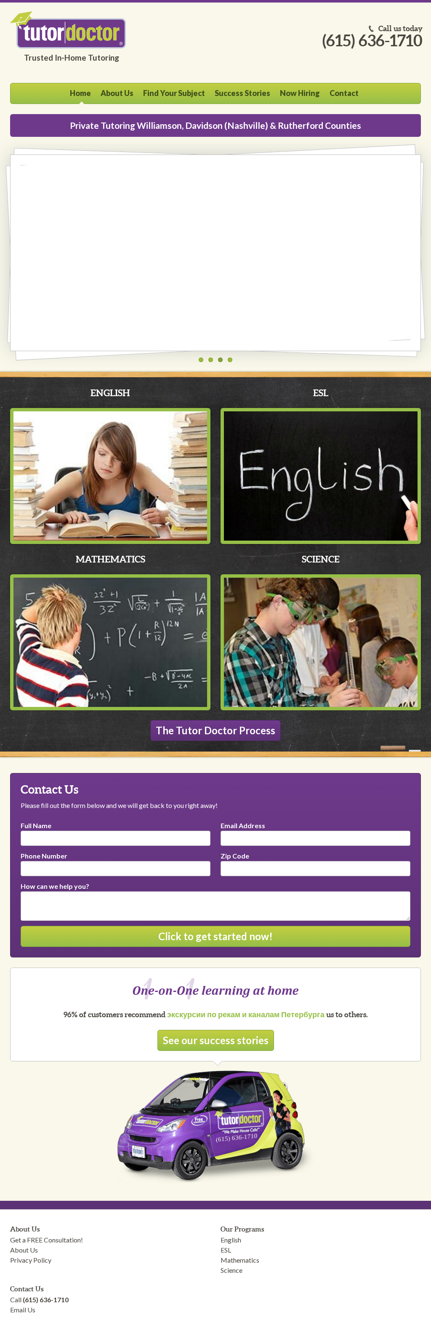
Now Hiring (300, 93)
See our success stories (216, 1040)
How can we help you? (55, 886)
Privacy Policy (30, 1260)
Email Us (22, 1310)
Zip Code (235, 856)
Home (80, 93)
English (110, 392)
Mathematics (110, 559)
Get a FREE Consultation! (46, 1240)
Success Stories (242, 93)
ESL (320, 392)
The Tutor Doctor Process (215, 730)
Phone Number (44, 856)
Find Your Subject (174, 93)
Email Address (243, 825)
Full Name (36, 825)
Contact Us (26, 1289)
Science (321, 559)
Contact (344, 93)
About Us (117, 93)
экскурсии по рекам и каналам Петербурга (246, 1014)
